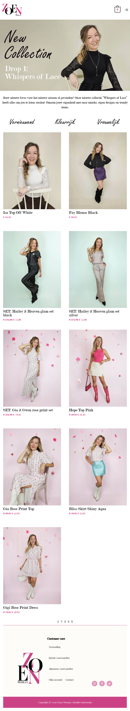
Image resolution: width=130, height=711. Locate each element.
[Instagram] (94, 683)
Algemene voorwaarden (61, 668)
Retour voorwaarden (59, 657)
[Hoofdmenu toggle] (127, 10)
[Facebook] (102, 683)
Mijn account (55, 679)
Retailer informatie (82, 702)
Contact (69, 679)
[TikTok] (109, 683)
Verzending (54, 646)
